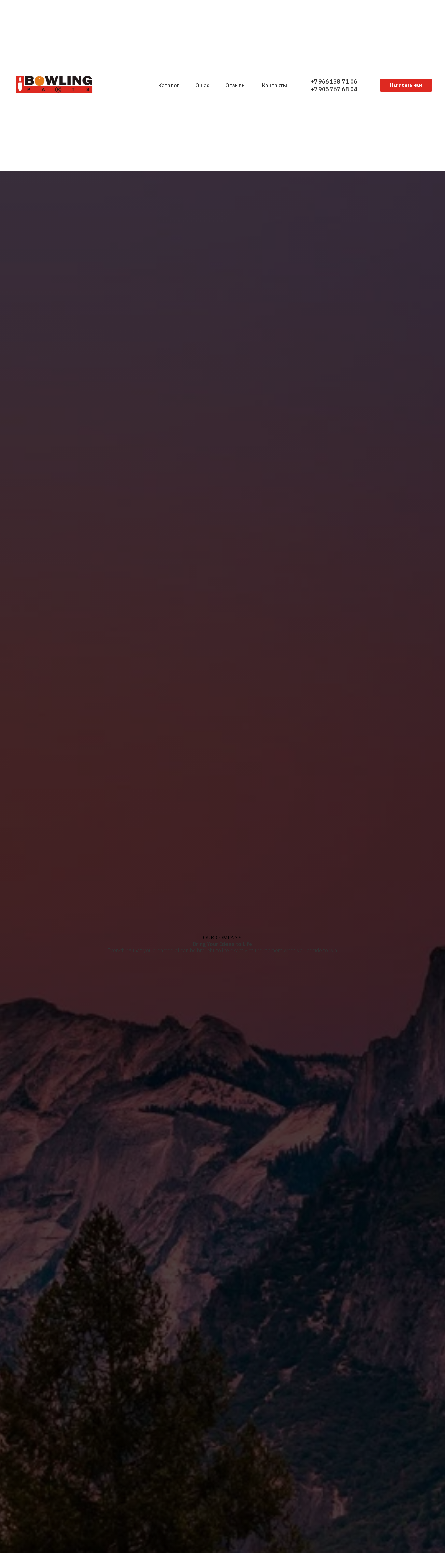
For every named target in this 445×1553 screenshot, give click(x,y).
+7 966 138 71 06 (334, 81)
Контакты (274, 85)
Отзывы (235, 85)
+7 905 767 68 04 (334, 89)
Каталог (168, 85)
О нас (202, 85)
